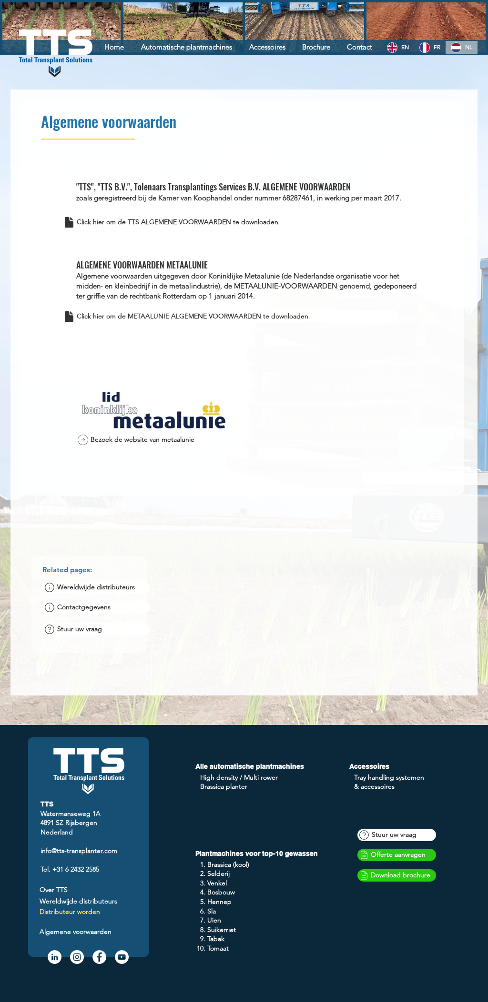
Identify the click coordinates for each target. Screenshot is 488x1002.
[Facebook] (99, 957)
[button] (96, 629)
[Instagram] (77, 957)
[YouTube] (122, 957)
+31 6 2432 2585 (75, 869)
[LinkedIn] (54, 957)
